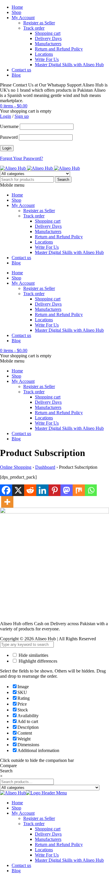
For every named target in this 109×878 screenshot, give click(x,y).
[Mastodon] (66, 490)
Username (9, 126)
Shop (16, 12)
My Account (23, 17)
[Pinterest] (55, 490)
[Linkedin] (42, 490)
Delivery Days (48, 38)
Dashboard (45, 467)
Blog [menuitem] (16, 870)
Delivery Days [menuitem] (48, 834)
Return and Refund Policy (59, 48)
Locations (44, 54)
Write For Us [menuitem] (47, 854)
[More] (7, 502)
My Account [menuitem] (23, 813)
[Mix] (79, 490)
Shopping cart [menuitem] (47, 828)
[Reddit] (30, 490)
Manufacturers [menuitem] (48, 839)
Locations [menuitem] (44, 849)
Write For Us (47, 59)
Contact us (21, 69)
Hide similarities (32, 655)
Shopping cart (47, 33)
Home (17, 7)
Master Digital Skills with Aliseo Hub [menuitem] (69, 860)
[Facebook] (6, 490)
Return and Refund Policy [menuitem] (59, 844)
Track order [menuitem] (33, 823)
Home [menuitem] (17, 802)
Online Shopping (15, 467)
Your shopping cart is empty (25, 111)
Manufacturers (48, 43)
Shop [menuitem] (16, 807)
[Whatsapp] (91, 490)
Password (9, 137)
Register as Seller (39, 22)
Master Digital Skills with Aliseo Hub (69, 64)
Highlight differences (37, 661)
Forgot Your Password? (21, 158)
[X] (18, 490)
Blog (16, 75)
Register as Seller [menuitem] (39, 818)
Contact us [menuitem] (21, 865)
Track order (33, 28)
